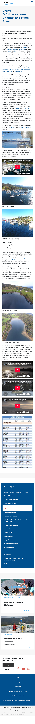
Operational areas (9, 547)
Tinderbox (9, 49)
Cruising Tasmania (9, 495)
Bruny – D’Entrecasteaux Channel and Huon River (18, 507)
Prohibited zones (9, 551)
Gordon (9, 51)
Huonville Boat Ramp (8, 70)
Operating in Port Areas (11, 543)
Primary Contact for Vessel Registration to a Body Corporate (17, 701)
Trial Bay (15, 49)
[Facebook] (18, 669)
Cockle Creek (27, 108)
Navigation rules (8, 540)
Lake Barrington (8, 532)
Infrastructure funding (17, 695)
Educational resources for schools (17, 691)
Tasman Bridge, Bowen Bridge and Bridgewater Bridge (14, 559)
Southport (17, 108)
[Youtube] (23, 669)
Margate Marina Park (25, 127)
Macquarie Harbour (10, 503)
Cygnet (30, 68)
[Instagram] (28, 669)
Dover (16, 51)
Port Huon (11, 127)
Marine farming (8, 536)
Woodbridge (21, 49)
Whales (6, 563)
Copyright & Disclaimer (27, 707)
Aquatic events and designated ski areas (16, 492)
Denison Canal (8, 528)
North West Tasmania (11, 525)
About (17, 677)
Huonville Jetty (19, 70)
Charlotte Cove (23, 68)
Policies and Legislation (17, 682)
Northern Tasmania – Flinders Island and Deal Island (17, 520)
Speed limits (7, 554)
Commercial (17, 686)
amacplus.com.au (5, 712)
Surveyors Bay (18, 71)
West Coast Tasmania (11, 499)
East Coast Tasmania (11, 516)
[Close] (32, 2)
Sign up (7, 665)
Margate (24, 47)
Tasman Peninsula (10, 512)
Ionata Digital (21, 710)
